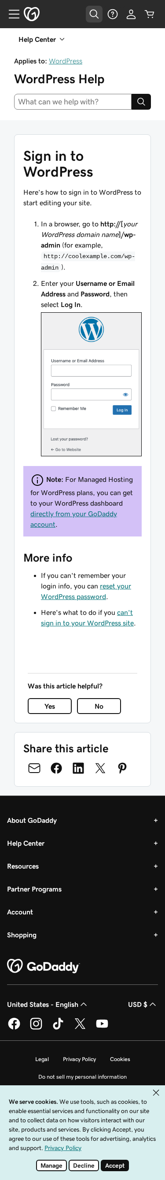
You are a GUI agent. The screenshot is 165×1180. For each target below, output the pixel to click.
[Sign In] (131, 14)
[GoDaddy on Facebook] (14, 1028)
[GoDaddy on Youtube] (102, 1028)
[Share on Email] (34, 768)
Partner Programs (34, 888)
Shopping (22, 934)
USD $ (137, 1004)
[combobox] (73, 102)
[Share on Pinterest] (122, 768)
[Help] (112, 14)
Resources (23, 865)
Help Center (25, 843)
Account (20, 911)
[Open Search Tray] (94, 14)
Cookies (120, 1059)
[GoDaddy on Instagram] (36, 1028)
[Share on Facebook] (56, 768)
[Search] (141, 102)
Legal (42, 1059)
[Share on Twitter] (100, 768)
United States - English (42, 1004)
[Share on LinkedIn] (78, 768)
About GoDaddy (32, 820)
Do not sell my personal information (82, 1077)
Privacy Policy (79, 1059)
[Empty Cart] (149, 14)
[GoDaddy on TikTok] (58, 1028)
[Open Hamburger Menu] (10, 14)
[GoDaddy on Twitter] (80, 1028)
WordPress (65, 60)
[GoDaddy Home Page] (43, 966)
